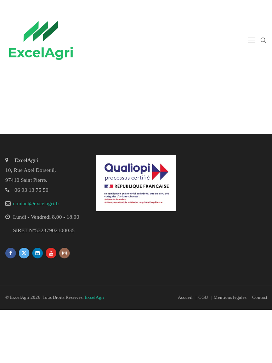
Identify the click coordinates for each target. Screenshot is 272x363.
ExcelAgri (94, 297)
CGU (203, 297)
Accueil (185, 297)
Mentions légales (230, 297)
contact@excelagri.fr (36, 203)
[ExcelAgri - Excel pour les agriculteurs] (41, 40)
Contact (259, 297)
